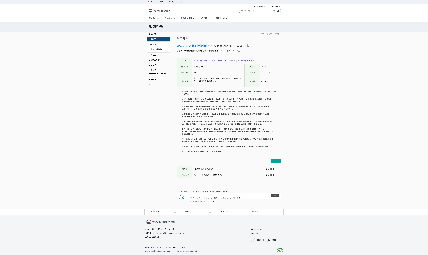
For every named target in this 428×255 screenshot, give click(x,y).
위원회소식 (153, 60)
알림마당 (204, 18)
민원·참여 (168, 18)
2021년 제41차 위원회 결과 (204, 169)
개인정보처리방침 (150, 248)
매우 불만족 (237, 198)
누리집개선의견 (153, 211)
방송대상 (152, 79)
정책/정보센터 (186, 18)
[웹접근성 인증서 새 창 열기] (280, 249)
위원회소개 (220, 18)
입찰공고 (152, 65)
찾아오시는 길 (256, 229)
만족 (207, 198)
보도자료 (152, 39)
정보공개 (152, 18)
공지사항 (152, 34)
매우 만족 (196, 198)
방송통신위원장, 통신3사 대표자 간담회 (208, 175)
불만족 (225, 198)
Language (275, 6)
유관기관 (254, 211)
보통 (215, 198)
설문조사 (185, 211)
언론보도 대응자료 (156, 49)
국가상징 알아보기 (261, 6)
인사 (150, 84)
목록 (276, 160)
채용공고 (152, 70)
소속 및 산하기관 (223, 211)
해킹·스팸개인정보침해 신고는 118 (180, 248)
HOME (263, 34)
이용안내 (254, 233)
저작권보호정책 (162, 248)
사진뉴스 (152, 55)
